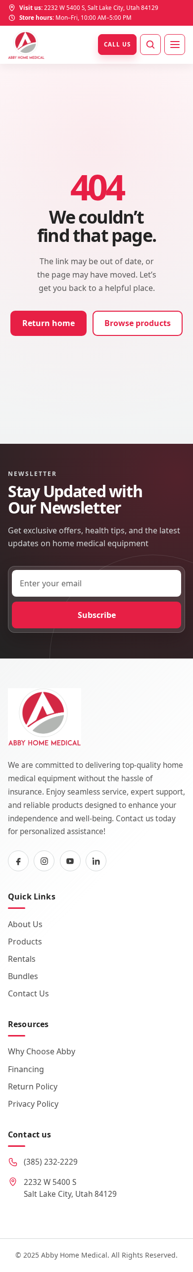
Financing (26, 1069)
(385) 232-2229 (51, 1162)
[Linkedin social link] (96, 860)
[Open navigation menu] (174, 44)
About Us (25, 924)
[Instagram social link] (44, 860)
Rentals (22, 958)
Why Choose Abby (41, 1051)
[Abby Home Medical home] (26, 44)
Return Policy (32, 1086)
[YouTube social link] (70, 860)
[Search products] (150, 44)
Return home (48, 323)
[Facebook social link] (18, 860)
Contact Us (28, 993)
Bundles (23, 976)
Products (25, 941)
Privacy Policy (33, 1103)
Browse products (137, 323)
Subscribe (97, 615)
